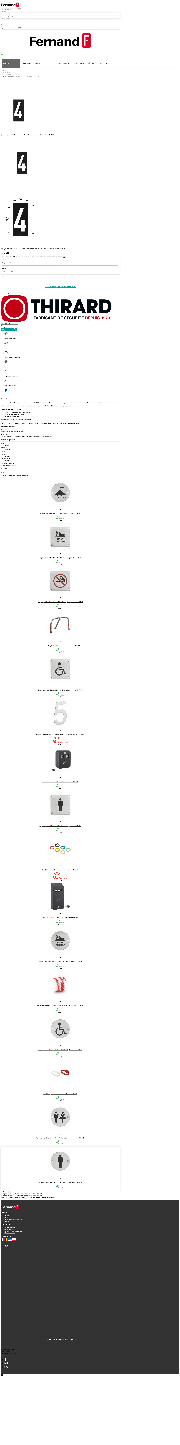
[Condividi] (4, 276)
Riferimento (4, 463)
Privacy (6, 1221)
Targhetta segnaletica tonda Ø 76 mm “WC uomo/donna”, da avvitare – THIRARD (60, 1138)
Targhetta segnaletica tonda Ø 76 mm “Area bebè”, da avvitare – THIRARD (60, 961)
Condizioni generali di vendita (13, 1219)
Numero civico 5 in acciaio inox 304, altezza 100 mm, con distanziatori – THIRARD (60, 734)
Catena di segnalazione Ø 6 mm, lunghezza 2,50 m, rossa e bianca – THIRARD (60, 1005)
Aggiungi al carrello (8, 330)
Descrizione (4, 294)
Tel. (9, 1227)
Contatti (6, 1217)
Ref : (2, 323)
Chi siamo (7, 1215)
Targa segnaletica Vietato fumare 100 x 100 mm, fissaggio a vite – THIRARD (60, 602)
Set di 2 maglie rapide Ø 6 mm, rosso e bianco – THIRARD (60, 1094)
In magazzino (5, 465)
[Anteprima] (60, 509)
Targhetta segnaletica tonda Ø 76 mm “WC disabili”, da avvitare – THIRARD (60, 1050)
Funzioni (10, 294)
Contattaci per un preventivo (60, 286)
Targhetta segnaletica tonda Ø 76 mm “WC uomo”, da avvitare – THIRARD (60, 1182)
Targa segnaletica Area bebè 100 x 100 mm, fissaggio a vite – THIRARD (60, 558)
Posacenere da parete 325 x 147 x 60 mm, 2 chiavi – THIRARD (60, 917)
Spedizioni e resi (9, 1229)
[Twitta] (5, 278)
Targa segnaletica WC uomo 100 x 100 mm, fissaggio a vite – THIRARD (60, 826)
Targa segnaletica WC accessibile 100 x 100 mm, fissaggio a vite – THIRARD (60, 690)
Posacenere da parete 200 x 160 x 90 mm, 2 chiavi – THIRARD (60, 782)
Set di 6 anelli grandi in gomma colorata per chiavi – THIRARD (60, 870)
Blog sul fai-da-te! (9, 1233)
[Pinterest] (4, 280)
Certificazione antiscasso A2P (13, 1231)
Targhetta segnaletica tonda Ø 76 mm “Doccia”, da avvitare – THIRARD (60, 513)
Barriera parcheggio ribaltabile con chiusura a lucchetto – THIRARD (60, 646)
